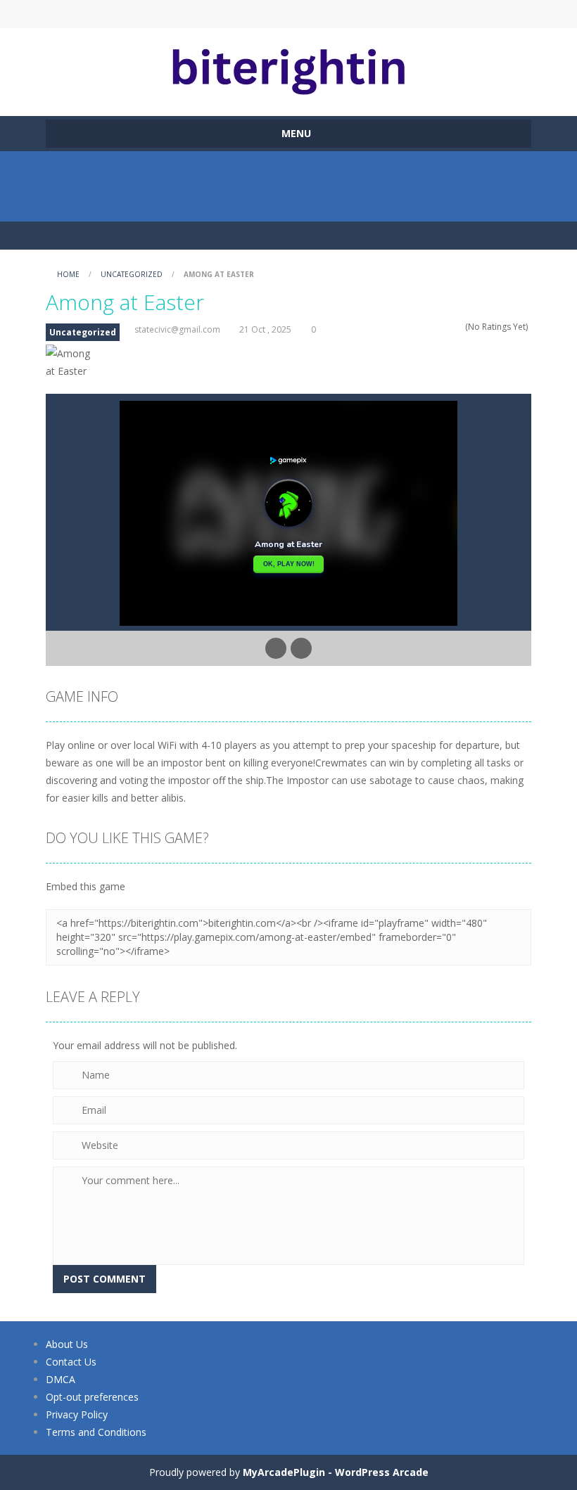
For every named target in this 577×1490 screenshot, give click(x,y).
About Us (67, 1344)
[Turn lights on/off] (275, 648)
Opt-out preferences (92, 1397)
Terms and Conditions (96, 1432)
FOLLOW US (406, 14)
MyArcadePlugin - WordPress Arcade (336, 1472)
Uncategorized (132, 274)
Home (68, 274)
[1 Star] (421, 326)
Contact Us (71, 1361)
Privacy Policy (77, 1414)
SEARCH (288, 14)
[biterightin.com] (288, 65)
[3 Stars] (440, 326)
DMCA (60, 1379)
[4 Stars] (449, 326)
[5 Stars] (458, 326)
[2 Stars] (431, 326)
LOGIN (171, 14)
